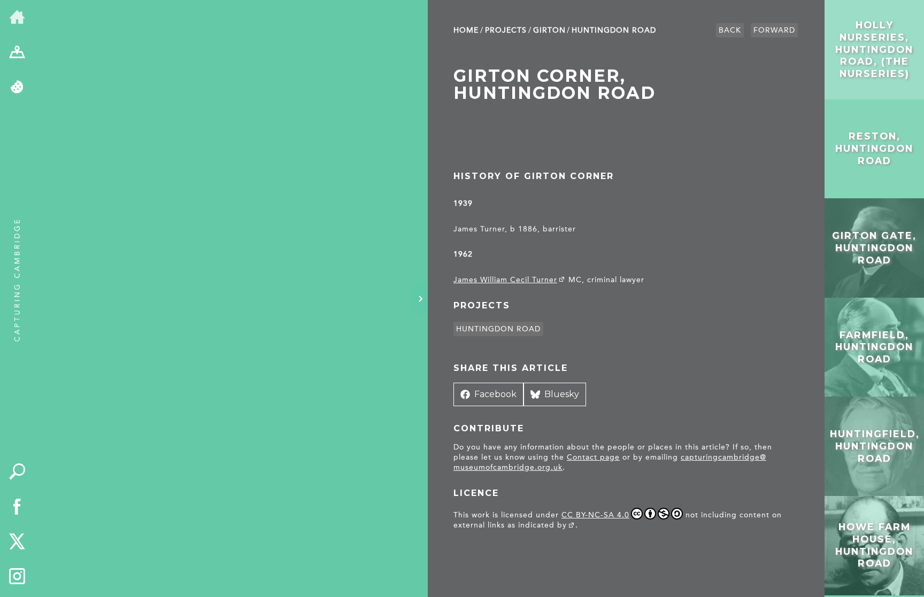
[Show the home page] (17, 17)
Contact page (593, 457)
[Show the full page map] (17, 53)
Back (730, 30)
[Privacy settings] (17, 87)
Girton (549, 30)
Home (466, 30)
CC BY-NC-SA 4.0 (595, 515)
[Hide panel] (420, 299)
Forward (774, 30)
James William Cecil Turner (505, 279)
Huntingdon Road (614, 30)
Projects (506, 30)
